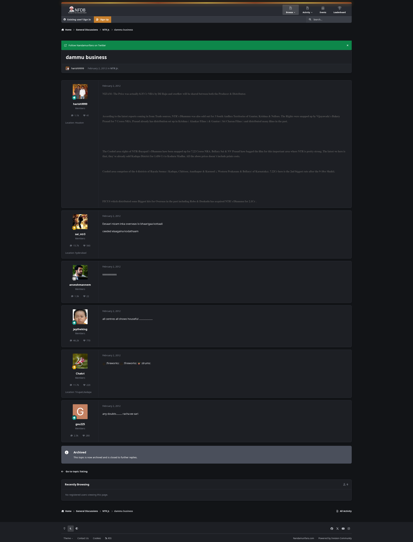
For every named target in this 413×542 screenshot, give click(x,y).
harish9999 (77, 68)
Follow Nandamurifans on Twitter (87, 45)
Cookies (97, 538)
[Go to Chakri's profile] (80, 361)
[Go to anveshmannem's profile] (80, 272)
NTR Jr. (114, 68)
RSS (109, 538)
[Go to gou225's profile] (80, 411)
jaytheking (80, 329)
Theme (67, 538)
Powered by (335, 538)
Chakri (80, 373)
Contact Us (83, 538)
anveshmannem (80, 285)
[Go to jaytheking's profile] (80, 316)
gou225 (80, 424)
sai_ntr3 (80, 234)
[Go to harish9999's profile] (68, 68)
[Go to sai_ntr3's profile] (80, 221)
